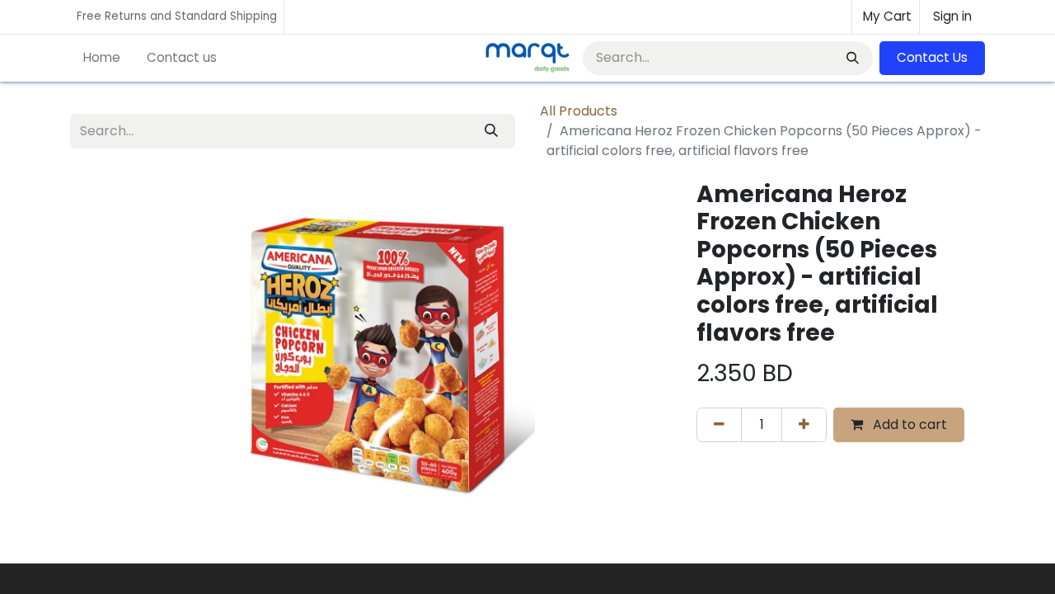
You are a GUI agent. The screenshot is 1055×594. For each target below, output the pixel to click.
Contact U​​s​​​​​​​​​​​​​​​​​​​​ (932, 57)
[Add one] (804, 425)
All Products (578, 110)
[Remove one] (719, 425)
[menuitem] (102, 58)
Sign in (952, 16)
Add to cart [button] (908, 424)
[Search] (851, 58)
